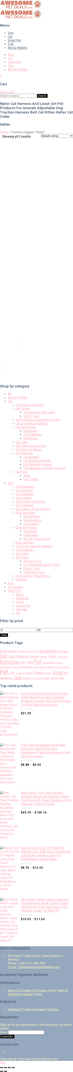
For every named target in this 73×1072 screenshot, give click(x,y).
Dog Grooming (25, 513)
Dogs (14, 662)
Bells (26, 475)
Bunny (20, 594)
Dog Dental (31, 524)
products (20, 673)
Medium (58, 667)
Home (4, 132)
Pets (12, 673)
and (37, 651)
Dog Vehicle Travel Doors (33, 576)
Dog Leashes (25, 542)
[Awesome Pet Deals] (21, 8)
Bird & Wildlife (17, 48)
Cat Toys (21, 472)
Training (26, 678)
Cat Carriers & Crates (30, 405)
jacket (36, 667)
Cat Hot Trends (26, 427)
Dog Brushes (32, 520)
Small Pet (14, 40)
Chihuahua (21, 656)
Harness (21, 580)
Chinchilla (22, 598)
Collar (52, 656)
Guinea (59, 663)
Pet (4, 672)
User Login (7, 92)
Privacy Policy (46, 990)
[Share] (5, 1067)
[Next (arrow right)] (5, 1071)
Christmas (30, 431)
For (38, 662)
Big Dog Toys (32, 561)
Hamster (21, 609)
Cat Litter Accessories (31, 446)
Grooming (48, 662)
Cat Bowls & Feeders (37, 464)
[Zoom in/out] (13, 1067)
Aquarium (48, 651)
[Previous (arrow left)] (1, 1071)
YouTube (52, 1009)
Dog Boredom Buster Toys (41, 565)
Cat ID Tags (31, 416)
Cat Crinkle (30, 479)
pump (29, 673)
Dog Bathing (31, 516)
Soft (66, 673)
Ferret (20, 602)
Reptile (48, 673)
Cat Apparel (31, 457)
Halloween (30, 438)
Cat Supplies (24, 453)
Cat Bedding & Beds (37, 461)
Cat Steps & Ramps (29, 449)
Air (32, 651)
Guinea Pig (23, 606)
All (9, 394)
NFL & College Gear (36, 539)
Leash (49, 667)
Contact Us (28, 990)
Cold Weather (32, 435)
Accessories (8, 651)
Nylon (66, 667)
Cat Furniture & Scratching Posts (38, 420)
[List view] (41, 140)
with (61, 678)
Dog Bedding (24, 494)
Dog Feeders (24, 505)
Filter (4, 635)
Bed (59, 651)
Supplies (6, 678)
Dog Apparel (24, 490)
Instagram (39, 1009)
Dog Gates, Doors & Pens (33, 509)
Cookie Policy (32, 994)
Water (46, 678)
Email (3, 1032)
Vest (34, 678)
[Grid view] (35, 140)
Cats (11, 656)
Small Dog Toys (34, 572)
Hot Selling (15, 587)
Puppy (38, 672)
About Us (14, 990)
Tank (17, 677)
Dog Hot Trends (26, 528)
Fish (11, 44)
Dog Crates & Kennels (31, 502)
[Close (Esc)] (1, 1067)
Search (42, 95)
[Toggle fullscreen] (9, 1067)
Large (42, 667)
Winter (54, 678)
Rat (18, 613)
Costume (62, 656)
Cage (65, 651)
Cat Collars (23, 409)
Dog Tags (22, 554)
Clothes (34, 656)
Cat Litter (22, 442)
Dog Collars (24, 498)
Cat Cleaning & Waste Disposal (44, 468)
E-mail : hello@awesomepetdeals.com (34, 967)
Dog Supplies (25, 550)
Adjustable (24, 651)
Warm (40, 678)
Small (57, 672)
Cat (10, 37)
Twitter (27, 1009)
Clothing (43, 657)
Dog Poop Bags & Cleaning (34, 546)
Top (2, 1063)
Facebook (14, 1009)
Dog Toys (22, 557)
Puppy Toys (31, 568)
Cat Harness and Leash (39, 412)
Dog (10, 33)
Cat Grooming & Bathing (31, 423)
